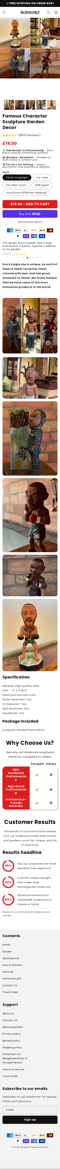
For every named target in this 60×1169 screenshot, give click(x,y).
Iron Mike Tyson (16, 185)
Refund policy (11, 1040)
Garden (7, 951)
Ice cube (42, 177)
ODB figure (42, 185)
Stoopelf (24, 1147)
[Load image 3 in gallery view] (30, 105)
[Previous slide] (24, 257)
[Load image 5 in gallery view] (51, 105)
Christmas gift (11, 978)
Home (6, 944)
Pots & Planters (12, 965)
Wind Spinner (11, 958)
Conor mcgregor (17, 177)
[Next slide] (36, 257)
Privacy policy (11, 1033)
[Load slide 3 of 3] (33, 257)
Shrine (45, 1147)
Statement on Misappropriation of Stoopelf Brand (15, 1058)
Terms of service (13, 1069)
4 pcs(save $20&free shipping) (26, 192)
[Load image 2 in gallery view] (19, 105)
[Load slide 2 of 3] (30, 257)
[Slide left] (2, 104)
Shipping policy (12, 1047)
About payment (12, 1027)
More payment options (30, 221)
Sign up (30, 1120)
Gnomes (7, 971)
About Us (8, 1013)
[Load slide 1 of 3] (27, 257)
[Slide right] (58, 104)
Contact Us (9, 985)
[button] (4, 12)
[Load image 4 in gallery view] (41, 105)
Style (5, 172)
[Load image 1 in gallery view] (9, 105)
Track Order (10, 992)
